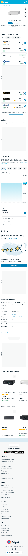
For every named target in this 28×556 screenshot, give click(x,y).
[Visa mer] (2, 43)
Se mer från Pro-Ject (6, 333)
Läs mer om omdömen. (12, 238)
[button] (25, 9)
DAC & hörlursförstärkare (8, 5)
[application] (14, 190)
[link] (9, 388)
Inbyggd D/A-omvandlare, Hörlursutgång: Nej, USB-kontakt (14, 26)
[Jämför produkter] (25, 16)
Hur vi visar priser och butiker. (16, 114)
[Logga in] (26, 2)
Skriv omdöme (16, 23)
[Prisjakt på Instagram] (15, 549)
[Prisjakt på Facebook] (12, 549)
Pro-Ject (14, 314)
